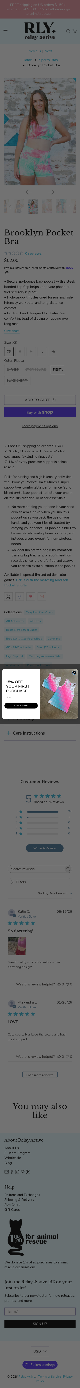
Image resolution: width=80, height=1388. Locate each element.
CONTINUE (21, 705)
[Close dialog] (74, 672)
